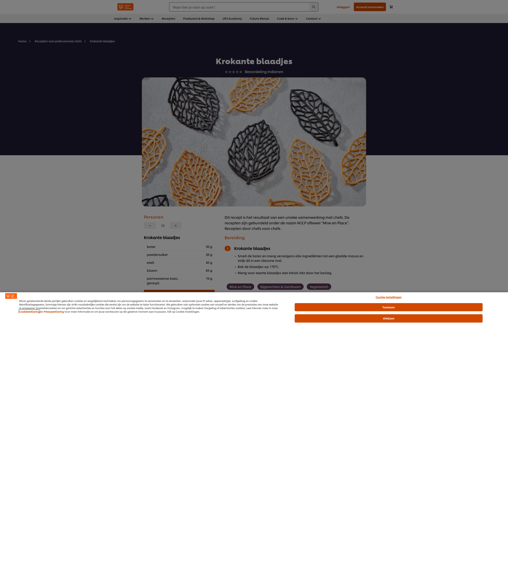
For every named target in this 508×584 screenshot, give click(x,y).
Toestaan (388, 307)
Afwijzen (388, 318)
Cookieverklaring (29, 311)
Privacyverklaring (54, 311)
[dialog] (254, 438)
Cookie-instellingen (388, 297)
